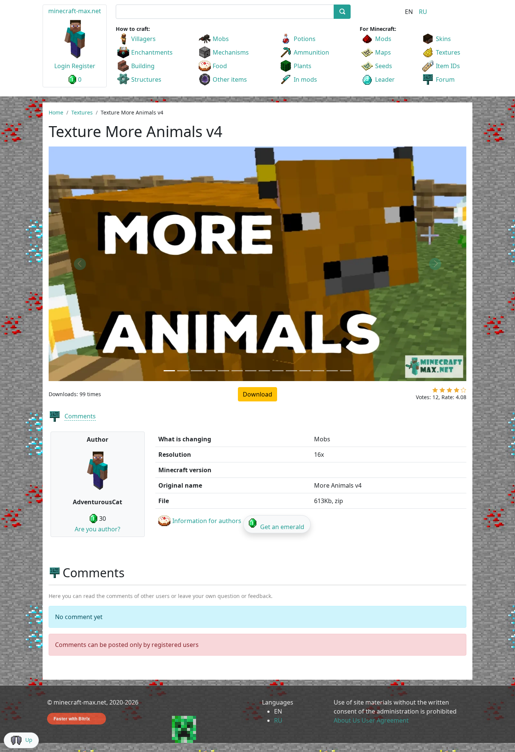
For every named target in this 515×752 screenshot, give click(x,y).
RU (423, 12)
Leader (385, 79)
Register (83, 66)
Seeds (383, 66)
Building (143, 66)
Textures (448, 52)
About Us (347, 720)
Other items (230, 79)
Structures (146, 79)
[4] (457, 391)
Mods (383, 39)
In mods (305, 79)
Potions (305, 39)
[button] (80, 263)
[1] (435, 391)
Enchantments (152, 52)
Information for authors (206, 521)
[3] (449, 391)
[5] (463, 391)
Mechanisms (231, 52)
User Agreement (385, 720)
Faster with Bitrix (72, 718)
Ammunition (311, 52)
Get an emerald (282, 527)
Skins (443, 39)
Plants (302, 66)
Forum (445, 79)
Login (62, 66)
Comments (80, 416)
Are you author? (97, 529)
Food (220, 66)
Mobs (221, 39)
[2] (442, 391)
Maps (383, 52)
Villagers (143, 39)
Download (257, 394)
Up (28, 739)
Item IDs (448, 66)
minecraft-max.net (74, 11)
